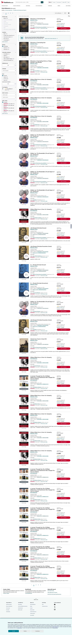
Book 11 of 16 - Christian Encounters (39, 271)
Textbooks (50, 5)
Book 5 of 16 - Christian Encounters (39, 234)
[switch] (3, 88)
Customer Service (45, 606)
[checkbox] (2, 18)
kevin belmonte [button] (9, 10)
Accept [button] (13, 631)
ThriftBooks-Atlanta (37, 387)
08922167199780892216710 (42, 384)
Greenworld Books (36, 292)
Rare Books (28, 5)
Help (68, 2)
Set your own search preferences (54, 594)
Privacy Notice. (55, 627)
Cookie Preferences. (55, 626)
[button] (4, 13)
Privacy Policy (32, 609)
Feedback (71, 226)
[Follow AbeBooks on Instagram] (54, 609)
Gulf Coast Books (36, 70)
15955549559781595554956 (42, 47)
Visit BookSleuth (28, 593)
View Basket (8, 611)
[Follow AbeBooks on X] (54, 607)
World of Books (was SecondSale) (39, 27)
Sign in (54, 2)
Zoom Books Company (37, 217)
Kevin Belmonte (33, 80)
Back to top (36, 599)
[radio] (2, 47)
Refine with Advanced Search (20, 10)
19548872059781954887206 (42, 344)
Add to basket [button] (63, 28)
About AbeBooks (32, 604)
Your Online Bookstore (37, 255)
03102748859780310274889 (42, 84)
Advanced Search (5, 5)
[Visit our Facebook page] (54, 605)
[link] (69, 13)
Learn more (4, 41)
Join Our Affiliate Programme (22, 606)
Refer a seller (20, 609)
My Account (59, 2)
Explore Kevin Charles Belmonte (50, 38)
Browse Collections (16, 5)
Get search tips (51, 590)
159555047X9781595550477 (42, 270)
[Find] (42, 2)
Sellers (59, 5)
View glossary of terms (52, 592)
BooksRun (35, 199)
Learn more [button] (4, 113)
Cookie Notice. (19, 627)
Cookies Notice (32, 613)
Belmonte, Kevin (33, 20)
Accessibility (32, 615)
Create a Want (6, 593)
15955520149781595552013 (42, 141)
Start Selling (68, 5)
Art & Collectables (39, 5)
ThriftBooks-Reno (36, 403)
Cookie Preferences (33, 611)
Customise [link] (37, 631)
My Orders (7, 609)
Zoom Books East (36, 124)
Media (31, 606)
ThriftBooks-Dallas (36, 440)
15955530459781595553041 (42, 233)
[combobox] (28, 2)
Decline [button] (25, 631)
